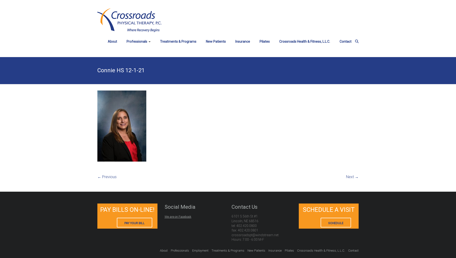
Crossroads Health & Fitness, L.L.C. (304, 41)
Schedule (335, 223)
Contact (346, 41)
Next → (352, 177)
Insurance (242, 41)
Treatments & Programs (178, 41)
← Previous (107, 177)
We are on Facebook (178, 216)
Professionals (137, 41)
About (112, 41)
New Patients (216, 41)
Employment (200, 250)
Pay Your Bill (134, 223)
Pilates (265, 41)
